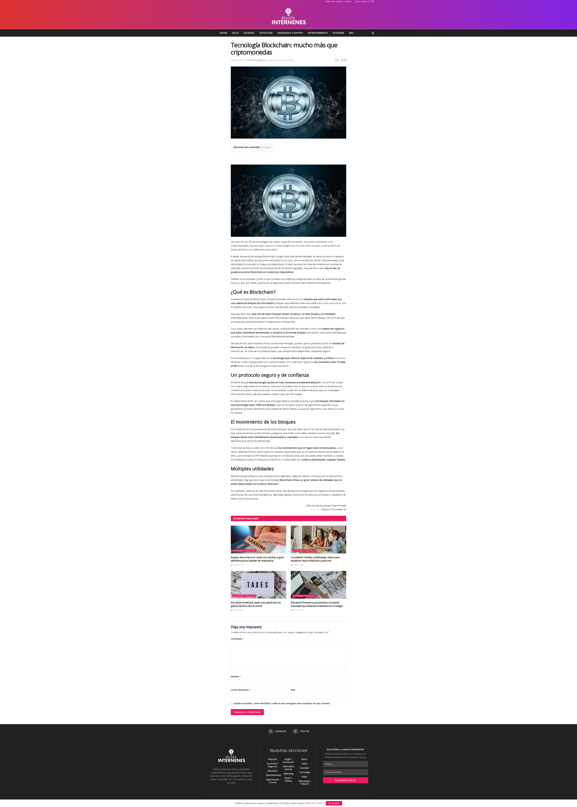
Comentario (237, 638)
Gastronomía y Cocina (272, 781)
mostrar (265, 147)
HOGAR (223, 32)
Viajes (304, 776)
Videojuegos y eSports (290, 32)
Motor (304, 759)
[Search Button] (373, 33)
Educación (272, 770)
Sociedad (249, 32)
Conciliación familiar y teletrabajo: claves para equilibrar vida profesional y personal (315, 559)
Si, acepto (334, 803)
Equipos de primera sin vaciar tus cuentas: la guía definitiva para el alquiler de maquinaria (257, 559)
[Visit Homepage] (288, 16)
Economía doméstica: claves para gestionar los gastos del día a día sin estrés (256, 604)
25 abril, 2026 (298, 610)
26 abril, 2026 (238, 610)
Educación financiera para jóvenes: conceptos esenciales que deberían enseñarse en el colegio (317, 604)
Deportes (272, 759)
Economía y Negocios (256, 60)
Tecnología (266, 32)
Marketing (288, 773)
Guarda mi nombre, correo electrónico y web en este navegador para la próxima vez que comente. (282, 703)
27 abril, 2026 (298, 565)
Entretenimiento (318, 32)
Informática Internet (288, 768)
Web (293, 689)
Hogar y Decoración (288, 760)
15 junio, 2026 (238, 565)
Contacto (347, 1)
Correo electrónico (241, 689)
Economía (338, 32)
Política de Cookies (333, 1)
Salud (235, 32)
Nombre (236, 676)
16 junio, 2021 (237, 60)
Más (351, 32)
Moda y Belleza (288, 779)
